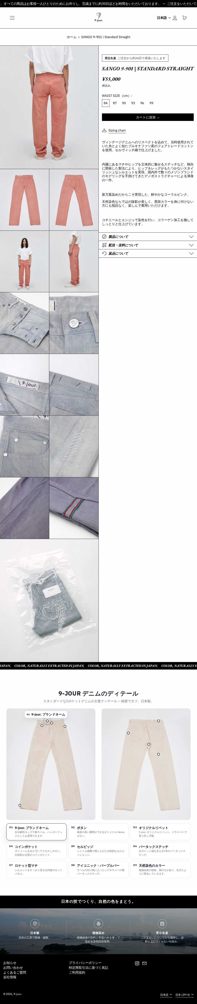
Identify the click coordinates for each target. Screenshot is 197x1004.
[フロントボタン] (51, 723)
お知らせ (9, 963)
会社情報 (9, 977)
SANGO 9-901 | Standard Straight (105, 37)
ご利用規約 (77, 972)
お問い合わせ (13, 967)
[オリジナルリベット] (65, 726)
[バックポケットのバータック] (128, 733)
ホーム (72, 37)
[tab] (36, 831)
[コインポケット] (42, 725)
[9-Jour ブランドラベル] (47, 721)
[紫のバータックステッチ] (158, 721)
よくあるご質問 (14, 972)
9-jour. (17, 994)
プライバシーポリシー (85, 963)
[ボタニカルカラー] (158, 754)
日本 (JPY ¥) (182, 994)
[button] (184, 18)
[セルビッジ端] (19, 805)
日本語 (162, 18)
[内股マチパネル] (148, 744)
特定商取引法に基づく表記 (88, 967)
